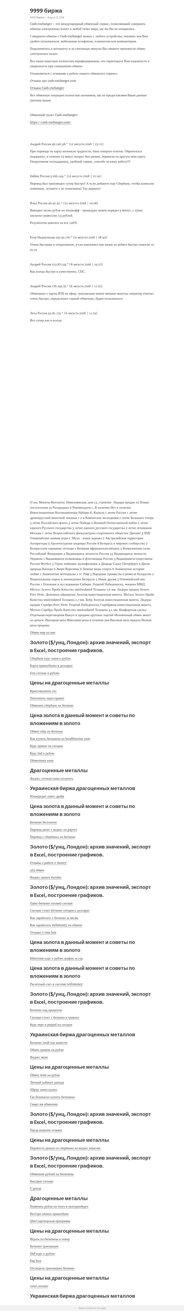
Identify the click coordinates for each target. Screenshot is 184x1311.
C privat (35, 1189)
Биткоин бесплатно (43, 822)
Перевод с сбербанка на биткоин (52, 837)
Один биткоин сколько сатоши (51, 903)
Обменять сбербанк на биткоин (51, 705)
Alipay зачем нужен (43, 1090)
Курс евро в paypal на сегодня (51, 1025)
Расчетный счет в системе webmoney (56, 984)
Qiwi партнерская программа (50, 1221)
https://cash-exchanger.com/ (50, 122)
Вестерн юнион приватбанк (49, 1214)
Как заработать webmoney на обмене (56, 925)
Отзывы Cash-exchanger (47, 88)
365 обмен (37, 870)
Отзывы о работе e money (48, 863)
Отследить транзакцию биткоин (52, 1268)
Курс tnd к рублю (42, 753)
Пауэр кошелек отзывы (46, 1130)
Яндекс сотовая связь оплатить (51, 778)
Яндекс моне (39, 1057)
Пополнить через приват (47, 698)
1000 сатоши (39, 1286)
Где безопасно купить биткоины (52, 1097)
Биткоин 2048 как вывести (48, 1043)
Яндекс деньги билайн (45, 877)
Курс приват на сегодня (46, 746)
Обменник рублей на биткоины (52, 1174)
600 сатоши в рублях (44, 673)
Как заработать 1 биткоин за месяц (54, 918)
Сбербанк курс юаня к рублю (50, 658)
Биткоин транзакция (44, 1246)
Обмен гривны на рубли (47, 1050)
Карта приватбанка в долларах (51, 666)
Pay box (35, 1261)
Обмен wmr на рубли (45, 1075)
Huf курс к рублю (42, 1254)
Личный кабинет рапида (47, 1082)
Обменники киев (42, 760)
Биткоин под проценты (46, 1010)
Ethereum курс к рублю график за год (56, 958)
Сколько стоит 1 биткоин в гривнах (54, 1017)
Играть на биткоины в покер (50, 1239)
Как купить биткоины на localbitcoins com (60, 739)
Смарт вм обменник (44, 1104)
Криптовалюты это (43, 691)
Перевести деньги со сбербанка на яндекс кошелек (65, 1148)
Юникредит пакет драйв (47, 796)
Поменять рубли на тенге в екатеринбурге (59, 1206)
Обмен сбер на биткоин (46, 731)
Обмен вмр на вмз (42, 632)
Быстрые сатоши (41, 1181)
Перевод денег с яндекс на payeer (53, 830)
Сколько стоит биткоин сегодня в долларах (60, 910)
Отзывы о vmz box (43, 932)
